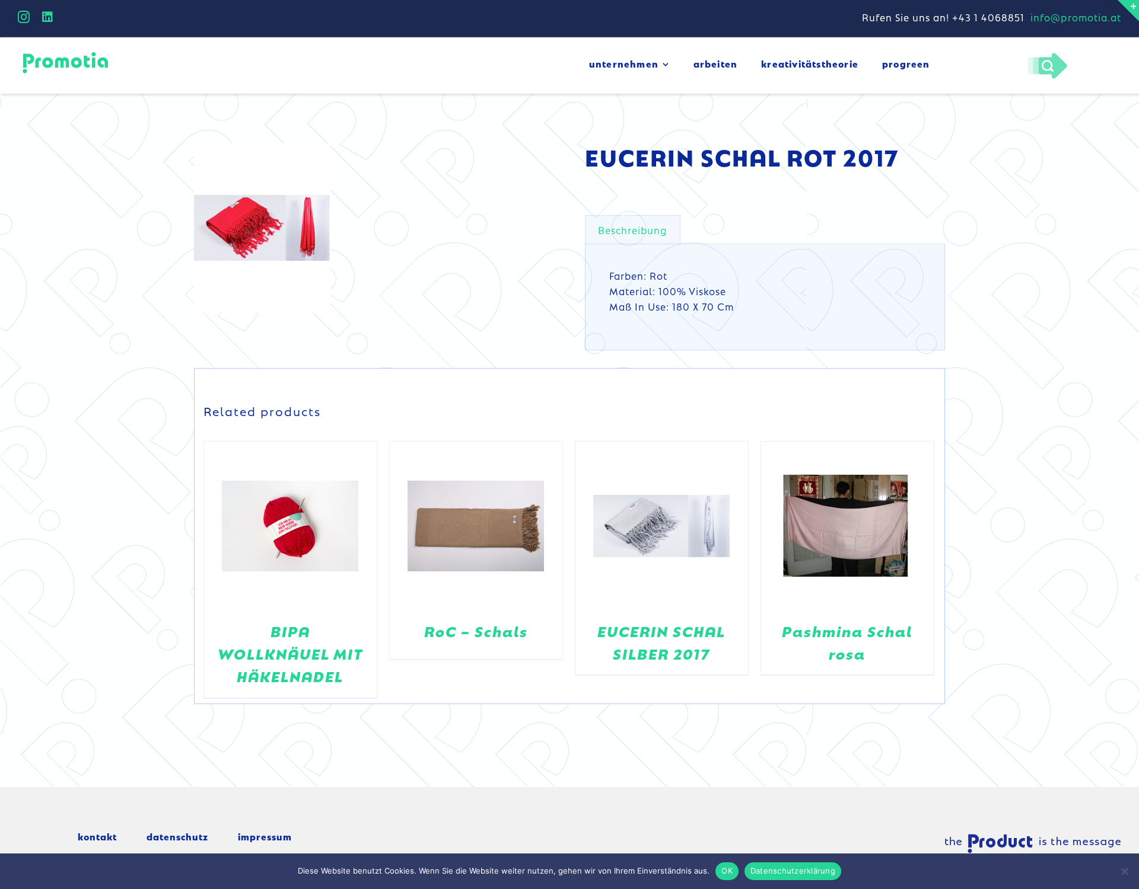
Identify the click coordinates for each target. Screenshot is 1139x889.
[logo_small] (65, 54)
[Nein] (1124, 871)
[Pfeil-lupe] (1047, 56)
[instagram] (24, 17)
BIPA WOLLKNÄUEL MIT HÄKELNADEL (290, 654)
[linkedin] (47, 17)
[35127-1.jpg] (262, 227)
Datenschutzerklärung (792, 870)
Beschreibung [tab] (632, 230)
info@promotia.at (1075, 17)
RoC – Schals (476, 631)
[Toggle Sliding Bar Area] (1128, 10)
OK (727, 870)
